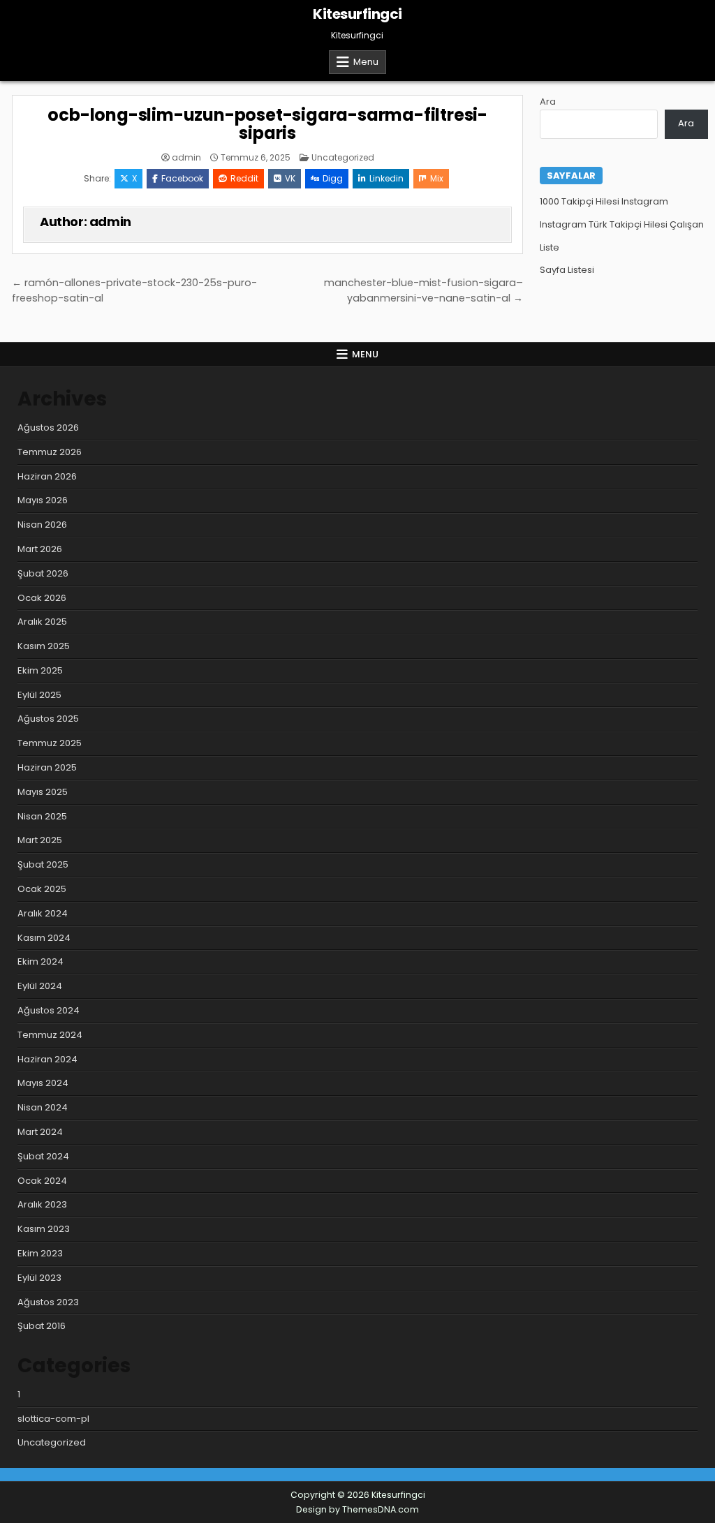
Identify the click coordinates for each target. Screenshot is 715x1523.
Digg (333, 178)
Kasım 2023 (43, 1228)
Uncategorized (342, 157)
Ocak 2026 (41, 597)
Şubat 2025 (42, 864)
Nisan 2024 (42, 1107)
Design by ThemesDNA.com (357, 1509)
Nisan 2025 (42, 816)
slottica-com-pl (53, 1418)
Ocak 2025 (41, 889)
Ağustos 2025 (48, 718)
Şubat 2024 (43, 1156)
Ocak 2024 (42, 1180)
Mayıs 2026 (42, 500)
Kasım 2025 (43, 646)
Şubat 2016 (41, 1325)
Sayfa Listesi (567, 269)
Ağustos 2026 (48, 427)
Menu (365, 61)
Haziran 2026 (47, 476)
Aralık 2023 (42, 1204)
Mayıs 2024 (42, 1083)
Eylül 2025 (39, 694)
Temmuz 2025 (49, 743)
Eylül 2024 (39, 986)
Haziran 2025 (47, 767)
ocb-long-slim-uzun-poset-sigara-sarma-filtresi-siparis (267, 123)
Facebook (182, 178)
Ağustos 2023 (48, 1302)
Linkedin (386, 178)
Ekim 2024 (40, 961)
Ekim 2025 (40, 670)
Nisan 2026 (42, 524)
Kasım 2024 (44, 937)
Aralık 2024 (42, 913)
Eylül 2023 (39, 1277)
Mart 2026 (39, 549)
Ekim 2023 (40, 1253)
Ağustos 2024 (48, 1010)
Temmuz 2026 (49, 452)
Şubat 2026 (42, 573)
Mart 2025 (39, 840)
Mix (436, 178)
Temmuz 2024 (49, 1034)
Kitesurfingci (357, 14)
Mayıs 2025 (42, 791)
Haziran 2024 (47, 1059)
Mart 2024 (40, 1131)
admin (186, 158)
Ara (548, 101)
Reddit (244, 178)
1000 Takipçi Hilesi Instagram (604, 201)
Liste (549, 247)
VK (290, 178)
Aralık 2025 (42, 621)
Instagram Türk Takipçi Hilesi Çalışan (622, 224)
